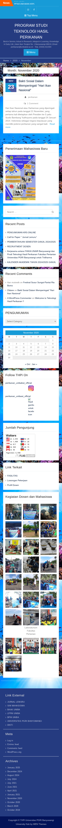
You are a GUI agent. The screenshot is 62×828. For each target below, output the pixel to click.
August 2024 (13, 775)
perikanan (32, 97)
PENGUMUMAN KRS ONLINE (21, 232)
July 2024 (12, 779)
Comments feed (14, 748)
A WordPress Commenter (19, 298)
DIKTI (10, 725)
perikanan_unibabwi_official (18, 383)
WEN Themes (39, 824)
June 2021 (12, 787)
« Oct (27, 364)
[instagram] (28, 9)
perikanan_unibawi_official (18, 396)
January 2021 (13, 794)
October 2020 (13, 802)
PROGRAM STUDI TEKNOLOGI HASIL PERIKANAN (31, 31)
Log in (10, 740)
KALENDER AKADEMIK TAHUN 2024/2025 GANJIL (31, 262)
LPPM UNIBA (13, 713)
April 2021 (12, 791)
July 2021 (12, 783)
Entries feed (13, 744)
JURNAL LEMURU (16, 702)
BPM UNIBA (13, 717)
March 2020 (12, 806)
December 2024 (14, 771)
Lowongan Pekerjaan (17, 480)
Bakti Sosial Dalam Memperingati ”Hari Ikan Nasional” (35, 85)
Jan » (34, 364)
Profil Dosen (13, 485)
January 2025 (13, 767)
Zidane (10, 290)
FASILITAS (12, 476)
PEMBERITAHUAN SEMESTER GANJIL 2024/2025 (31, 242)
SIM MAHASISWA (16, 706)
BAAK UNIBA (13, 709)
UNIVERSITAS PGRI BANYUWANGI (24, 721)
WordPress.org (14, 752)
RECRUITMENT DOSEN (19, 246)
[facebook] (34, 9)
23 (9, 354)
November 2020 (14, 798)
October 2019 (13, 810)
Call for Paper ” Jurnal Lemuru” (22, 237)
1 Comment (32, 103)
